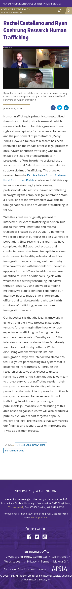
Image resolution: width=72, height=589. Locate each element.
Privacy (32, 561)
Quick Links (68, 10)
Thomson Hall (15, 507)
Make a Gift (60, 561)
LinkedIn (66, 107)
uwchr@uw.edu (39, 517)
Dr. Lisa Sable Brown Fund (31, 444)
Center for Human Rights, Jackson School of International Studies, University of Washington (16, 10)
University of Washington (36, 491)
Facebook (53, 107)
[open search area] (59, 11)
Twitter (59, 107)
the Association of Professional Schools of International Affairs (58, 568)
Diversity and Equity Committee (27, 556)
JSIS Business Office (36, 551)
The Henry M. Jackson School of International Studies (31, 3)
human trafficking (14, 450)
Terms (45, 561)
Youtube (45, 536)
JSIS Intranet (59, 556)
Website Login (13, 561)
